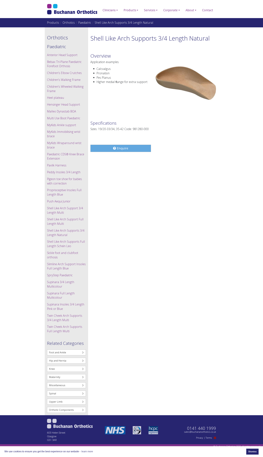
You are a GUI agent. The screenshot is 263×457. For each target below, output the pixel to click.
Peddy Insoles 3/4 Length (64, 172)
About (190, 10)
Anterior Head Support (62, 55)
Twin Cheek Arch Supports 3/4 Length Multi (64, 318)
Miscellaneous (57, 385)
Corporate (170, 10)
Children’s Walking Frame (64, 80)
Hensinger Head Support (63, 104)
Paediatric (84, 23)
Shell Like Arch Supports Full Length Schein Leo (66, 244)
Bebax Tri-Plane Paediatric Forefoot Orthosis (64, 64)
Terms (209, 437)
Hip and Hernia (57, 360)
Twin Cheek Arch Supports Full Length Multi (64, 329)
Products (130, 10)
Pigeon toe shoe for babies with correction (64, 181)
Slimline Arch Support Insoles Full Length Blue (66, 266)
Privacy (199, 437)
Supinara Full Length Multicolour (61, 295)
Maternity (54, 377)
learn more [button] (87, 451)
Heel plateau (55, 98)
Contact (207, 10)
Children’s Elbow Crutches (64, 73)
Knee (52, 369)
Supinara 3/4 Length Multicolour (60, 284)
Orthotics (69, 23)
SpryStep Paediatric (60, 275)
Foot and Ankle (57, 352)
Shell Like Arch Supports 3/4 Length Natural (65, 232)
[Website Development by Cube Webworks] (215, 437)
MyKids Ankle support (61, 125)
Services (149, 10)
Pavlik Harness (56, 165)
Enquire (122, 148)
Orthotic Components (61, 410)
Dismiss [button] (252, 451)
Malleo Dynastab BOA (61, 111)
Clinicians (109, 10)
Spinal (52, 393)
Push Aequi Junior (58, 201)
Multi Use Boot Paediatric (63, 118)
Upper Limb (56, 401)
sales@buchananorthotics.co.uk (200, 431)
